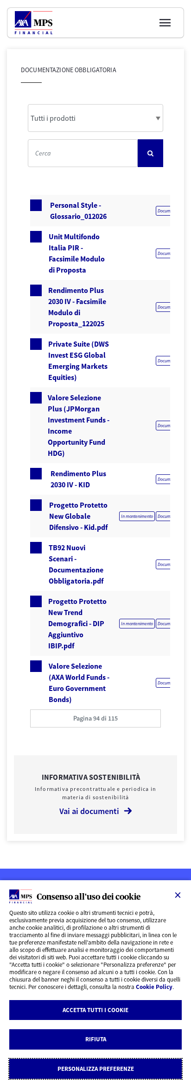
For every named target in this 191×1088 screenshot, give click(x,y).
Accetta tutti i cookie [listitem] (95, 1010)
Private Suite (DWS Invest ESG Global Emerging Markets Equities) (78, 360)
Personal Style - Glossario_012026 (78, 210)
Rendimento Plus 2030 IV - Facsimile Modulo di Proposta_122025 (77, 307)
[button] (95, 718)
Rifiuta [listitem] (95, 1039)
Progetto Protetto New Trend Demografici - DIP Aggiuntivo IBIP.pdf (77, 623)
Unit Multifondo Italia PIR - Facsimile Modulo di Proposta (77, 253)
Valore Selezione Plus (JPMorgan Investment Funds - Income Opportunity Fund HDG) (78, 425)
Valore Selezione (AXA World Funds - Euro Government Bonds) (79, 682)
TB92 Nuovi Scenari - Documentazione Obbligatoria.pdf (76, 564)
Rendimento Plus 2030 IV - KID (78, 479)
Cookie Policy (154, 987)
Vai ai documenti (89, 811)
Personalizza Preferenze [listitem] (95, 1069)
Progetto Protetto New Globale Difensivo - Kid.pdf (78, 516)
